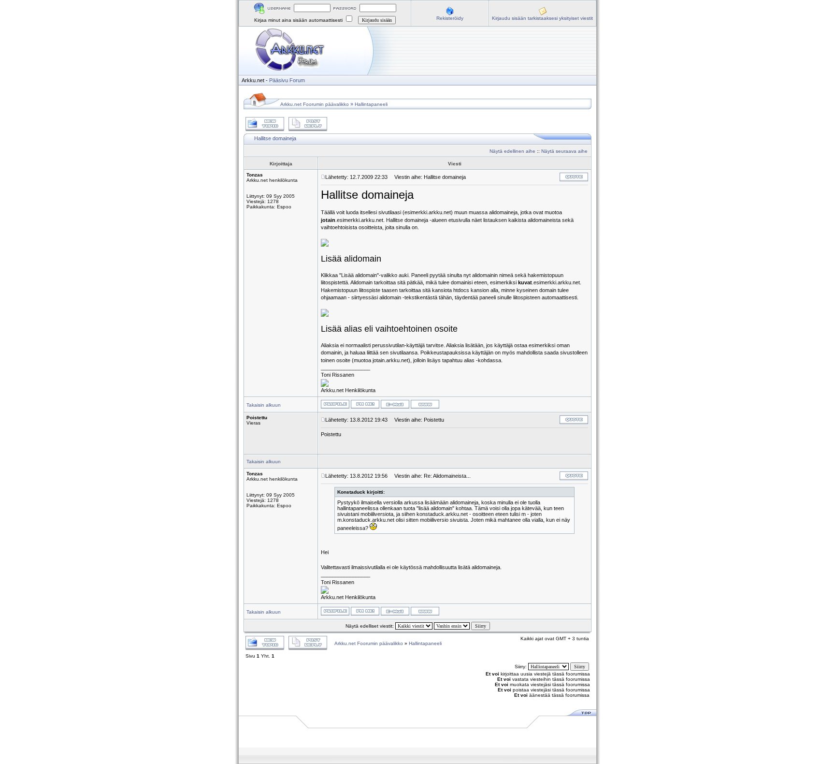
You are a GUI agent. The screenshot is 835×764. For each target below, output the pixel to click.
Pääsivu (278, 80)
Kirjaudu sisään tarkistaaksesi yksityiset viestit (542, 18)
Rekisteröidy (449, 18)
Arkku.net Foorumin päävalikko (314, 104)
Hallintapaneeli (371, 104)
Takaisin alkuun (263, 405)
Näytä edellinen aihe (512, 151)
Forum (297, 80)
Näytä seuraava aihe (564, 151)
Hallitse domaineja (275, 138)
